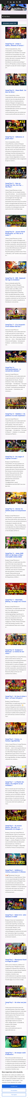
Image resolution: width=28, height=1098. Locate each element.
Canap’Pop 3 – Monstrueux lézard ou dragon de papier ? (15, 960)
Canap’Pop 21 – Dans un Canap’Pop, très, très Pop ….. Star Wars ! (14, 185)
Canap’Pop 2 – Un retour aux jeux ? (15, 1003)
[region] (14, 1083)
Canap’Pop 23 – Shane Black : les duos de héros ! (15, 91)
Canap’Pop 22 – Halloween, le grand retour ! (14, 137)
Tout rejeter (14, 1094)
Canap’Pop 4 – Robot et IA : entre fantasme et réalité (15, 915)
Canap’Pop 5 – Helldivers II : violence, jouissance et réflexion (15, 871)
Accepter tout (14, 1086)
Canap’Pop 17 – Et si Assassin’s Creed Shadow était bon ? (15, 325)
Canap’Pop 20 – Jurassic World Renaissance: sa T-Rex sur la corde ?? (15, 233)
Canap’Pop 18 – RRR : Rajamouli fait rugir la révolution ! (15, 279)
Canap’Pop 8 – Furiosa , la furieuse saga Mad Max (13, 740)
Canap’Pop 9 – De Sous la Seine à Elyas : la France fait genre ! (15, 697)
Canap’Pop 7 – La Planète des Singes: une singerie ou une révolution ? (14, 783)
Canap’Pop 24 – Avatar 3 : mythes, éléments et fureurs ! (14, 44)
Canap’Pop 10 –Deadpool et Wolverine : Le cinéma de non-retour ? (14, 651)
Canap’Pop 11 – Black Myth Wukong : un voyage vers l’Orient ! (15, 601)
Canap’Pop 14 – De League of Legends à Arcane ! (14, 457)
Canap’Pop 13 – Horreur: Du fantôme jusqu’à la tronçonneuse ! (15, 510)
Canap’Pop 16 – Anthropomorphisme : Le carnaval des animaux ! (13, 369)
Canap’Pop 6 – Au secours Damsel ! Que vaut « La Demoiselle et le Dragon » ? (13, 827)
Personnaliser (14, 1090)
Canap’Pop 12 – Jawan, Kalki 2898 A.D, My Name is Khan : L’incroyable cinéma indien (14, 555)
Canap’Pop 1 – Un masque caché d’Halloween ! (15, 1053)
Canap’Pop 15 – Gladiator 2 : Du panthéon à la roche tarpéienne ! (15, 414)
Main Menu (7, 16)
